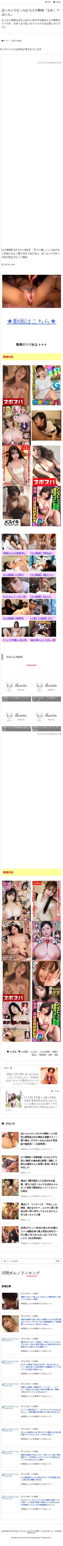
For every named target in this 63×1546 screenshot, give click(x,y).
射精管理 (42, 1054)
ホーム (6, 41)
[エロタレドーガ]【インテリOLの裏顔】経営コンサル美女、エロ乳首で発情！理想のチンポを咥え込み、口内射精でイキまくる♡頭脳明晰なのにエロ (41, 1502)
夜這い (34, 1054)
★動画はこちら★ (31, 321)
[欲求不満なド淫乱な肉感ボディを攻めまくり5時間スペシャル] (16, 1021)
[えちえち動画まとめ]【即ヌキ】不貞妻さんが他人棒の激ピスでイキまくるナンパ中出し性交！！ (41, 1433)
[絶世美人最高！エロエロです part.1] (46, 466)
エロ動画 (18, 41)
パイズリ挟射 (45, 1051)
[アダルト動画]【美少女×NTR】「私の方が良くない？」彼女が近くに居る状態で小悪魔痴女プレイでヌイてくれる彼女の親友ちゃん (41, 1366)
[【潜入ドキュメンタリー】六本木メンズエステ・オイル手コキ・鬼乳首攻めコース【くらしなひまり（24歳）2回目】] (46, 425)
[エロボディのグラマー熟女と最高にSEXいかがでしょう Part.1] (16, 385)
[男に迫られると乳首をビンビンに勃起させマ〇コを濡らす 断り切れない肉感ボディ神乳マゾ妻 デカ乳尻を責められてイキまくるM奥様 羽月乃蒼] (16, 901)
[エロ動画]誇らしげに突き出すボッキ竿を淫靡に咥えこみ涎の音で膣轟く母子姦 (41, 1478)
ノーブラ (33, 1051)
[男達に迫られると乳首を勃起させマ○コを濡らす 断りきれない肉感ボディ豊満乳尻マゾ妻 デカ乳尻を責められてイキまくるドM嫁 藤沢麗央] (46, 941)
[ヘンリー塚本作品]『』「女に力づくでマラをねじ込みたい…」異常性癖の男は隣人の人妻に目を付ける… (41, 1411)
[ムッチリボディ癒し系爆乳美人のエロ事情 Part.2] (16, 506)
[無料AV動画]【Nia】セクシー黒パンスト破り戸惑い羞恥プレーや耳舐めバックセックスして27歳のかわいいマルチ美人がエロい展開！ (41, 1457)
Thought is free (46, 1537)
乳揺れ (54, 1051)
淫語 (56, 1054)
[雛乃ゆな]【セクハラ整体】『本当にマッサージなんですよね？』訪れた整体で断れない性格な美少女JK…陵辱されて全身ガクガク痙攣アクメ (41, 1344)
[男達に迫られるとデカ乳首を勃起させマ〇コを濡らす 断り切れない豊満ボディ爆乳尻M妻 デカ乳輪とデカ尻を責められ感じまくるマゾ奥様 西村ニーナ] (16, 425)
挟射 (50, 1054)
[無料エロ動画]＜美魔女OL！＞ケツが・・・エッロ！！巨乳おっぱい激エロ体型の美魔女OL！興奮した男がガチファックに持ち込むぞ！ (40, 1389)
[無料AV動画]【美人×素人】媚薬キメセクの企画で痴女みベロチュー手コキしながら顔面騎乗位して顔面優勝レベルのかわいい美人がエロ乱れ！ (41, 1321)
